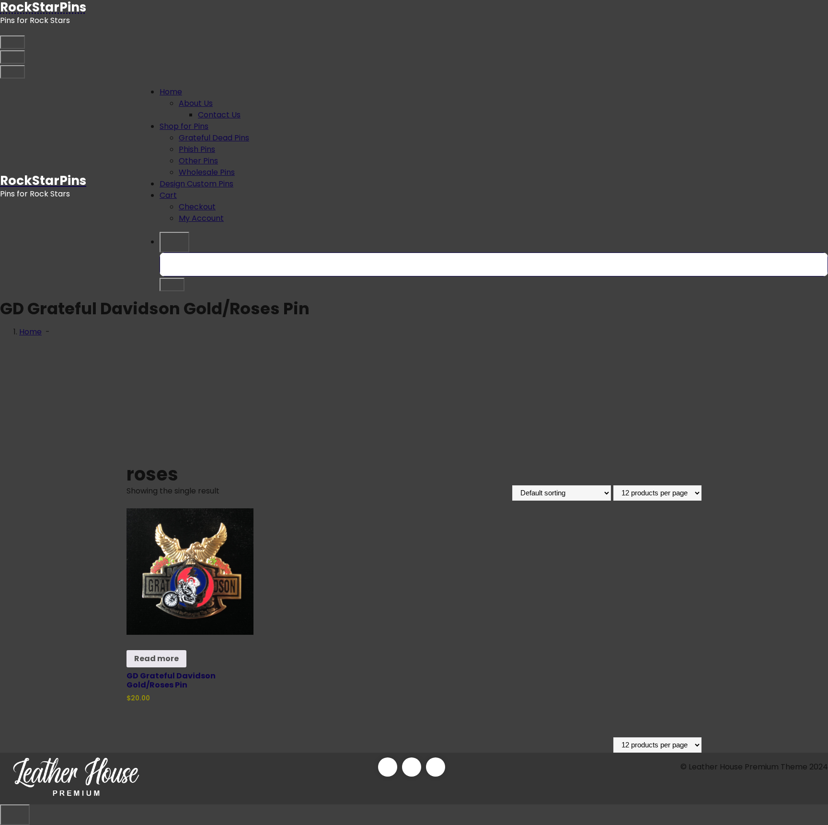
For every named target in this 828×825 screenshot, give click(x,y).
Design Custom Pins (196, 183)
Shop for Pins (184, 126)
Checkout (197, 206)
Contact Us (219, 114)
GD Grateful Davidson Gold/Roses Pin (171, 680)
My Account (201, 218)
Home (171, 91)
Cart (168, 195)
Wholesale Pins (207, 172)
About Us (196, 103)
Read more (156, 658)
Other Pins (198, 160)
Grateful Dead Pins (214, 137)
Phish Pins (197, 149)
